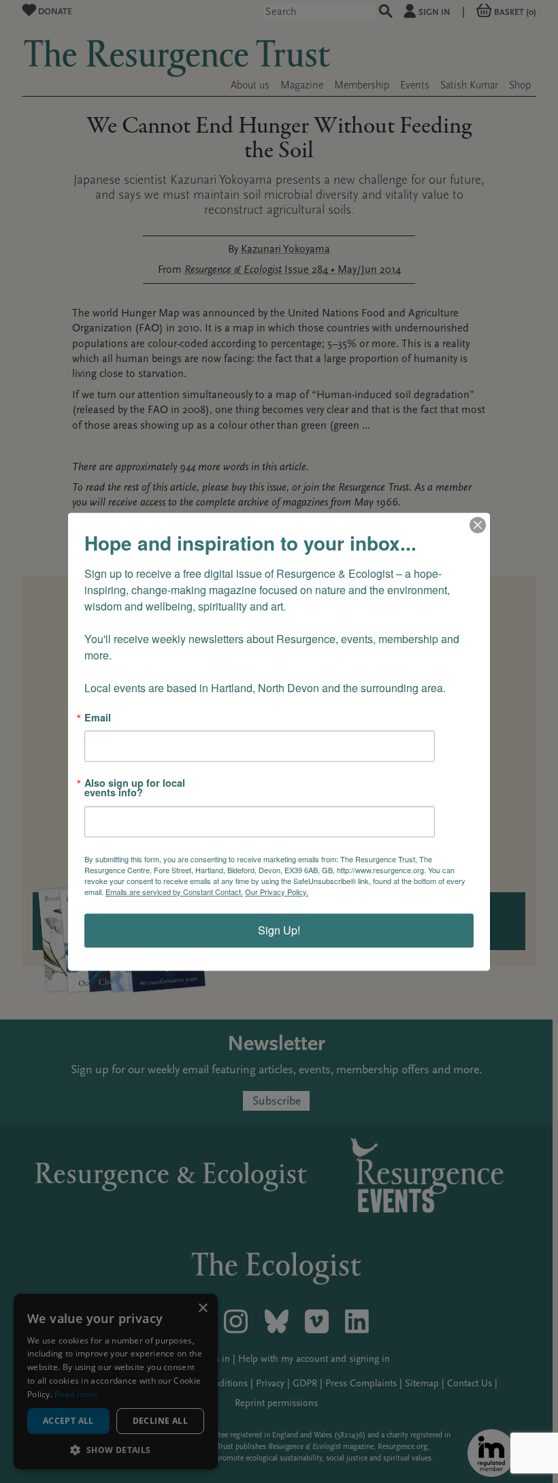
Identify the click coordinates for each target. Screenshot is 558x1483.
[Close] (478, 525)
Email (97, 717)
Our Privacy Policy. (276, 891)
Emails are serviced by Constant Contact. (174, 891)
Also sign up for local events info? (134, 788)
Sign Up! (279, 930)
